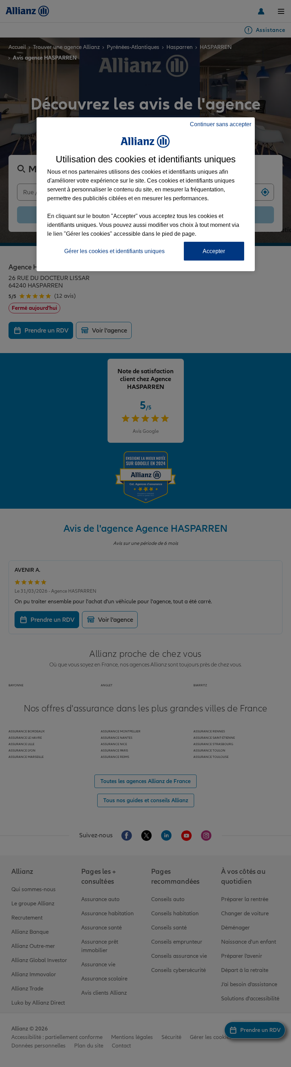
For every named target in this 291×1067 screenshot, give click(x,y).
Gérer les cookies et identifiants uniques (114, 251)
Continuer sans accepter (220, 124)
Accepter (214, 251)
